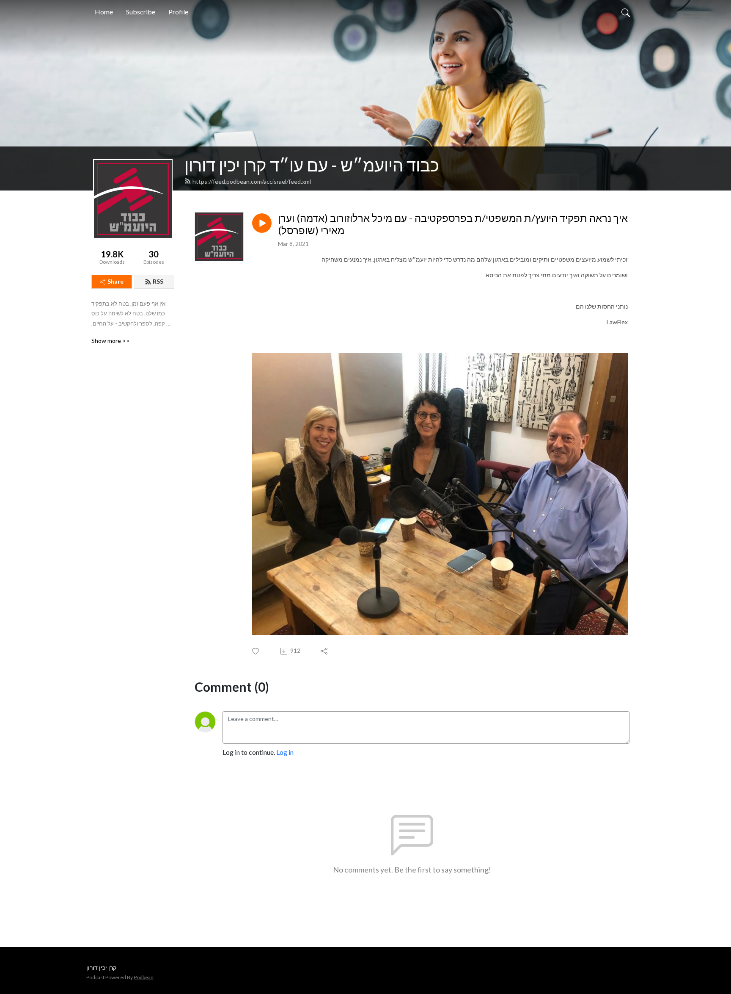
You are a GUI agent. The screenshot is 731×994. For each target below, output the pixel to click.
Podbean (144, 977)
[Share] (325, 651)
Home (104, 12)
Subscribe (140, 12)
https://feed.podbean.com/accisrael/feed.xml (251, 181)
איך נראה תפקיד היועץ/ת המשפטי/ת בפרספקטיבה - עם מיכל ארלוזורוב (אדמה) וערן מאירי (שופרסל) (453, 224)
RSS (158, 281)
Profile (178, 12)
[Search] (625, 11)
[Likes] (256, 651)
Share (115, 281)
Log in (285, 752)
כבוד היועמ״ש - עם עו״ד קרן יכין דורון (311, 165)
